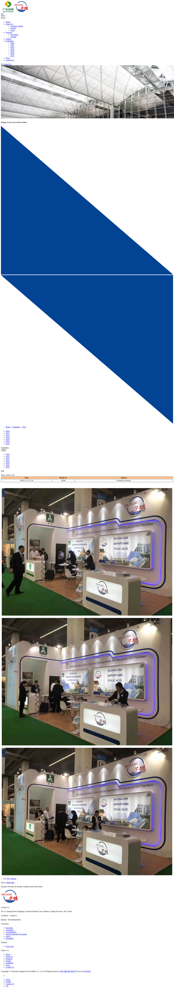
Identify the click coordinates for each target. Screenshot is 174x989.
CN (2, 14)
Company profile (16, 26)
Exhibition (9, 41)
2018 (12, 56)
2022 (12, 50)
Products (9, 33)
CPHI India (10, 883)
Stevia (8, 936)
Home (8, 22)
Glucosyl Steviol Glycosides (16, 934)
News (8, 58)
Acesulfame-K (11, 932)
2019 (12, 54)
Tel (7, 986)
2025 (12, 45)
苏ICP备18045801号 (68, 971)
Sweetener (14, 35)
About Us (9, 24)
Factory (13, 28)
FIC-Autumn (11, 879)
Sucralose (9, 928)
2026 (12, 43)
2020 (12, 52)
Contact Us (10, 60)
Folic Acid (9, 946)
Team (12, 30)
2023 (12, 47)
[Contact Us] (6, 64)
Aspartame (10, 930)
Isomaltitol (9, 938)
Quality (8, 39)
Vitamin (13, 37)
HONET (87, 971)
